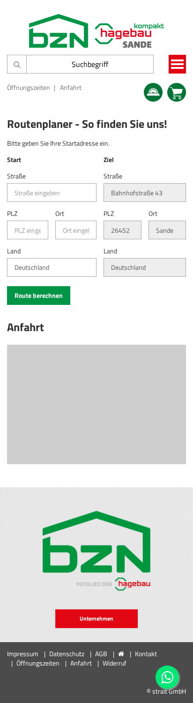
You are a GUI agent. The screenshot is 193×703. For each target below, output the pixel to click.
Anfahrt (71, 87)
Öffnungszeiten (28, 87)
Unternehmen (96, 618)
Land (14, 251)
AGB (101, 654)
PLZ (12, 213)
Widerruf (114, 663)
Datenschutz (66, 654)
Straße (16, 176)
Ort (59, 213)
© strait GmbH (166, 691)
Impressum (22, 654)
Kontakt (146, 654)
